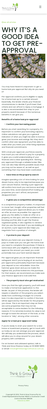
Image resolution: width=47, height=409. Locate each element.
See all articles (9, 22)
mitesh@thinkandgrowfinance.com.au (27, 348)
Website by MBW (23, 401)
